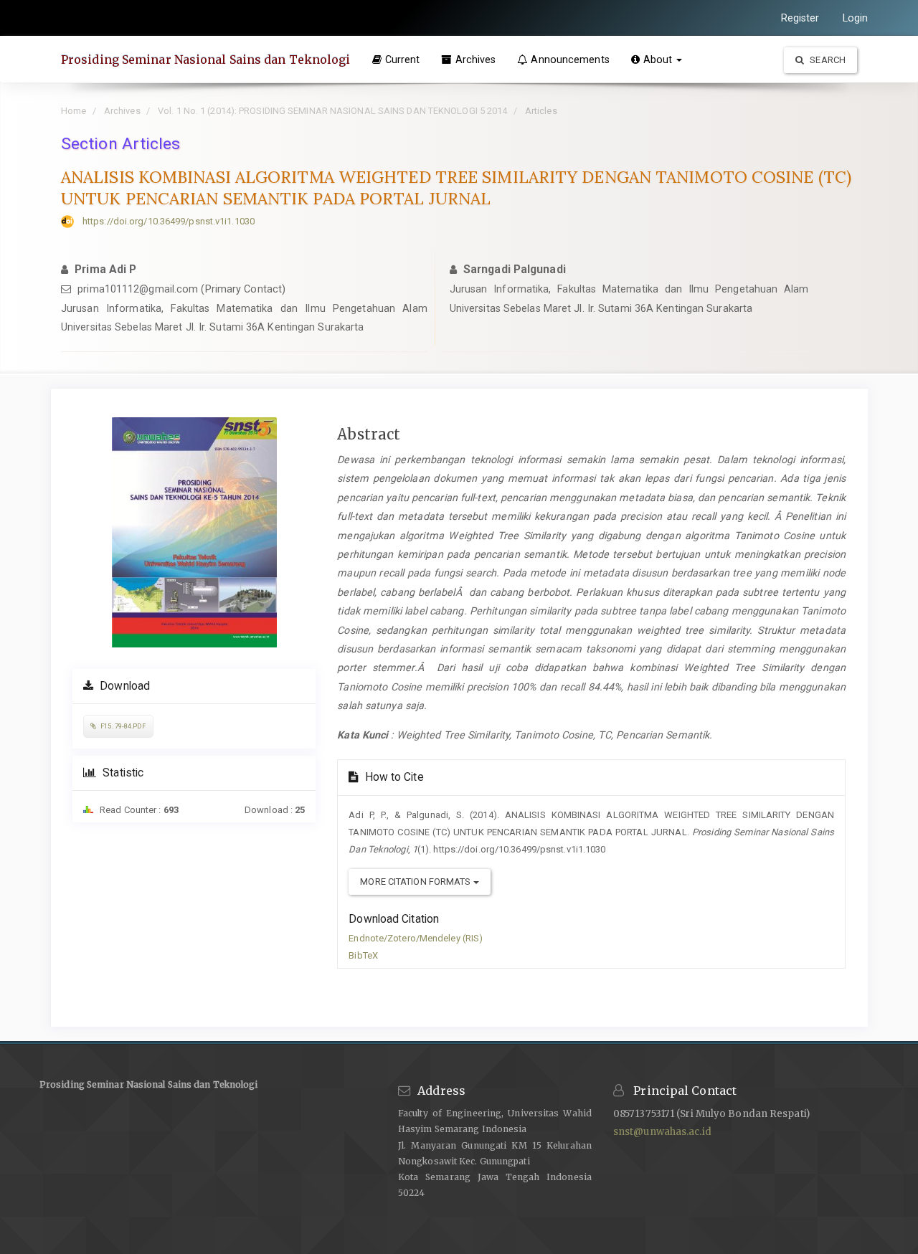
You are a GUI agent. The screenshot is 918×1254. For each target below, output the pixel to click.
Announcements (570, 59)
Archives (475, 59)
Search (827, 59)
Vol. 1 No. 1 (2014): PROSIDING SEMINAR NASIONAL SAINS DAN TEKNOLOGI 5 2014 (332, 110)
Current (402, 59)
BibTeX (363, 955)
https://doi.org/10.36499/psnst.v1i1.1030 (168, 221)
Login (856, 18)
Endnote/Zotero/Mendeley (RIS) (416, 938)
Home (73, 110)
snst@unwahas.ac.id (662, 1132)
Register (800, 18)
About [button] (659, 59)
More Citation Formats (416, 881)
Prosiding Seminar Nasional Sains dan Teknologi (206, 59)
